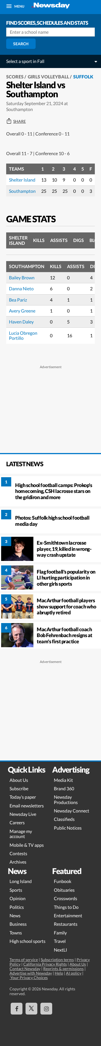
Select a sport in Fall (25, 61)
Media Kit (63, 780)
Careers (17, 822)
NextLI (60, 949)
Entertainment (68, 915)
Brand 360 (64, 788)
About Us (19, 780)
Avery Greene (22, 310)
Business (18, 924)
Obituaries (64, 890)
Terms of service (24, 959)
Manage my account (21, 833)
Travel (60, 941)
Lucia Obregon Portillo (23, 335)
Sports (16, 890)
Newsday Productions (66, 799)
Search (21, 43)
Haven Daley (21, 321)
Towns (16, 932)
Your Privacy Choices (29, 977)
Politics (17, 907)
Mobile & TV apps (27, 845)
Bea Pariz (18, 299)
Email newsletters (27, 805)
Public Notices (68, 827)
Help (59, 973)
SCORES (15, 76)
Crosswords (65, 898)
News (15, 915)
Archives (18, 861)
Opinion (18, 898)
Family (60, 932)
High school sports (27, 941)
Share (19, 121)
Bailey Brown (22, 277)
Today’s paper (23, 797)
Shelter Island (22, 179)
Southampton (22, 191)
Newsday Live (23, 814)
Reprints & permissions (63, 968)
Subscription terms (57, 959)
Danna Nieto (21, 288)
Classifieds (64, 819)
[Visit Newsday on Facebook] (16, 1009)
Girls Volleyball (48, 76)
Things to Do (66, 907)
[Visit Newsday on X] (31, 1009)
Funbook (62, 881)
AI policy (73, 973)
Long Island (21, 881)
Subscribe (19, 788)
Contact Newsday (25, 968)
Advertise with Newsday (31, 973)
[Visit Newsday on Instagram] (46, 1009)
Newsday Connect (71, 810)
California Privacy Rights (45, 964)
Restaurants (65, 924)
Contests (18, 853)
